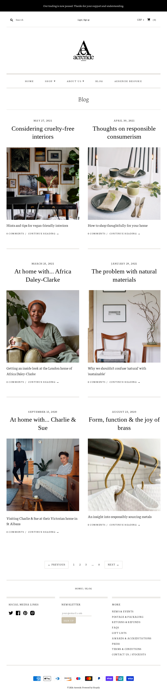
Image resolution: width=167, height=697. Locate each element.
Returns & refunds (126, 622)
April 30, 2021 (124, 120)
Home (29, 81)
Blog (99, 81)
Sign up (86, 19)
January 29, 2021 (124, 263)
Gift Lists (119, 633)
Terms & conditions (126, 649)
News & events (123, 611)
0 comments (15, 233)
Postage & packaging (128, 616)
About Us (75, 81)
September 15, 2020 (42, 411)
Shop (49, 81)
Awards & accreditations (131, 638)
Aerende (77, 687)
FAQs (115, 627)
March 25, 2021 (43, 263)
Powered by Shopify (91, 687)
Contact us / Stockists (129, 654)
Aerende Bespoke (128, 81)
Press (116, 643)
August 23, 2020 (124, 411)
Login (80, 19)
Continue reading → (43, 233)
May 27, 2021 (42, 120)
